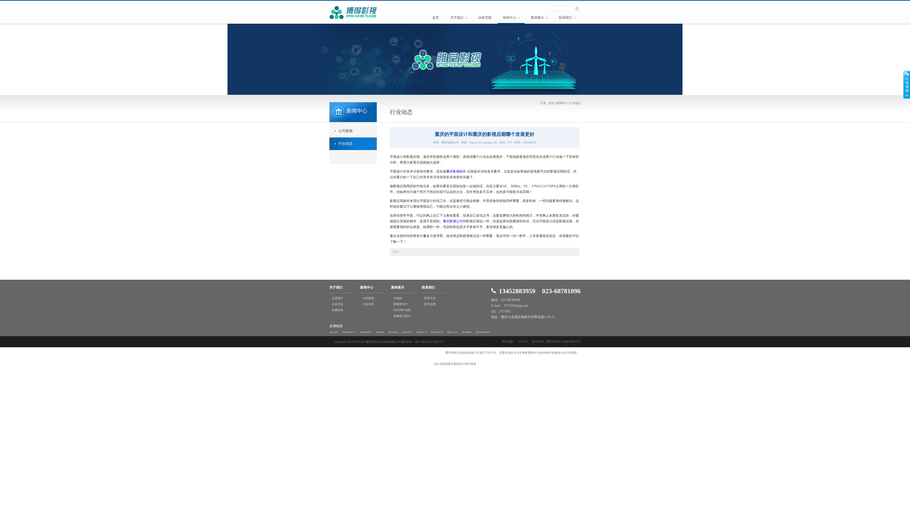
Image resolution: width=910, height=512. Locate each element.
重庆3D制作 (333, 332)
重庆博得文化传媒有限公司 (563, 341)
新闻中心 (510, 17)
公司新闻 (345, 131)
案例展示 (538, 17)
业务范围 (484, 17)
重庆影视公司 (453, 221)
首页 (435, 17)
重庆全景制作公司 (349, 332)
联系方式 (430, 298)
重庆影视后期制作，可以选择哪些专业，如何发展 (571, 137)
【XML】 (523, 341)
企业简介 (337, 298)
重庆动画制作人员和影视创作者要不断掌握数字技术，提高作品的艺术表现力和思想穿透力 (397, 137)
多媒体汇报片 (401, 316)
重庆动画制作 (393, 332)
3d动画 (397, 298)
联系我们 (566, 17)
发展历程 (337, 310)
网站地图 (507, 341)
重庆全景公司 (408, 332)
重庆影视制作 (456, 171)
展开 (906, 85)
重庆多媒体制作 (366, 332)
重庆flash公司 (452, 332)
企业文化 (337, 304)
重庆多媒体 (380, 332)
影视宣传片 (400, 304)
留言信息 (430, 304)
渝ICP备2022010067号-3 (430, 341)
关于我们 (457, 17)
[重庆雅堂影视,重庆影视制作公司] (353, 19)
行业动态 (575, 103)
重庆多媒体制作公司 (483, 332)
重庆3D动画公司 (437, 332)
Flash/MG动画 (402, 310)
